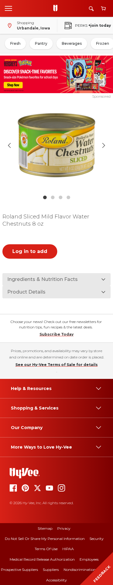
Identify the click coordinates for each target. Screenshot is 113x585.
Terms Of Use (46, 549)
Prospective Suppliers (19, 569)
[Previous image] (9, 145)
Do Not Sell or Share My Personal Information (45, 538)
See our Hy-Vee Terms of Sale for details (56, 364)
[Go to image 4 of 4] (68, 197)
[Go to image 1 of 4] (45, 197)
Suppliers (51, 569)
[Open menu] (8, 8)
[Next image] (103, 145)
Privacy (64, 528)
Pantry (41, 43)
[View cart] (103, 9)
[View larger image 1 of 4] (56, 145)
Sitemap (45, 528)
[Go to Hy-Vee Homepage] (57, 8)
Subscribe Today (56, 334)
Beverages (72, 43)
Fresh (15, 43)
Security (96, 538)
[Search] (91, 8)
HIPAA (68, 549)
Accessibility (56, 580)
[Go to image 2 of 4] (53, 197)
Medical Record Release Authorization (42, 559)
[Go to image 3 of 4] (60, 197)
